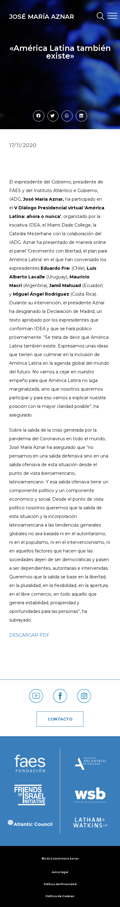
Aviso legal (60, 872)
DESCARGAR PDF (29, 635)
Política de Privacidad (60, 884)
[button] (97, 16)
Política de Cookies (60, 896)
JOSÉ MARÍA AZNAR (41, 16)
